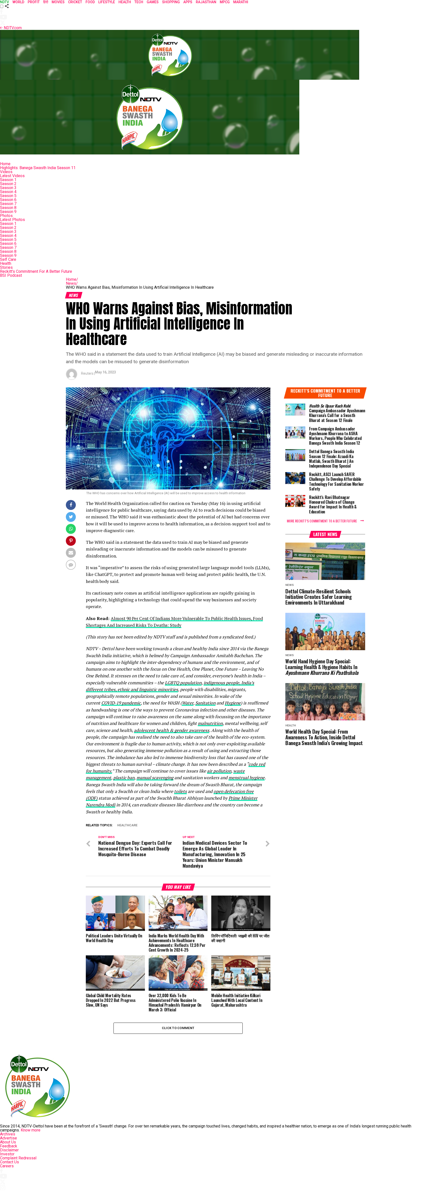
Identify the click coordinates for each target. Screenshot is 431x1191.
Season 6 (8, 199)
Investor (7, 1154)
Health (5, 263)
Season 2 (8, 183)
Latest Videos (12, 175)
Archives (7, 1134)
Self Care (8, 259)
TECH (138, 2)
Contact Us (9, 1162)
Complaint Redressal (18, 1158)
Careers (7, 1166)
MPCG (225, 2)
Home (5, 163)
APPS (187, 2)
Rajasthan (206, 2)
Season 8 (8, 207)
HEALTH (124, 2)
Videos (6, 171)
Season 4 (8, 191)
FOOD (90, 2)
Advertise (8, 1138)
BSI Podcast (11, 275)
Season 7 (8, 203)
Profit (34, 2)
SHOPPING (171, 2)
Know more (30, 1130)
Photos (6, 215)
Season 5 (8, 195)
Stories (6, 267)
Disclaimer (9, 1150)
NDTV (4, 2)
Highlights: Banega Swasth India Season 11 (38, 167)
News (72, 283)
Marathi (240, 2)
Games (153, 2)
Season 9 (8, 211)
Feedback (8, 1146)
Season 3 (8, 187)
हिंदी (45, 2)
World (18, 2)
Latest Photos (12, 219)
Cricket (75, 2)
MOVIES (58, 2)
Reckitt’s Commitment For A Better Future (36, 271)
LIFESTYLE (106, 2)
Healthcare (127, 825)
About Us (8, 1142)
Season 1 (8, 179)
